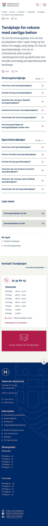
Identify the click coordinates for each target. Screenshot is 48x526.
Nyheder (7, 437)
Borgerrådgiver (10, 418)
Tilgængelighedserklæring (14, 425)
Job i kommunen (11, 433)
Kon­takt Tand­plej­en (12, 241)
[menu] (44, 5)
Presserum (8, 422)
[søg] (37, 4)
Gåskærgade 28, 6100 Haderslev (16, 323)
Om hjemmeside (11, 440)
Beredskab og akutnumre (14, 415)
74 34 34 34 (8, 399)
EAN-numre (9, 402)
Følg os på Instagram (15, 511)
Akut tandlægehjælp (12, 246)
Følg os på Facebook (14, 514)
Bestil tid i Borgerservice (14, 430)
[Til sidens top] (43, 362)
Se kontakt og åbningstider (35, 267)
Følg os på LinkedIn (14, 516)
